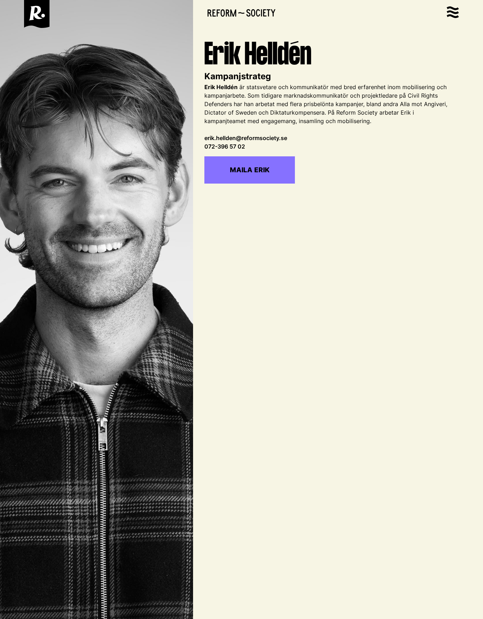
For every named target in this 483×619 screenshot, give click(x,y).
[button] (453, 14)
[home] (37, 14)
